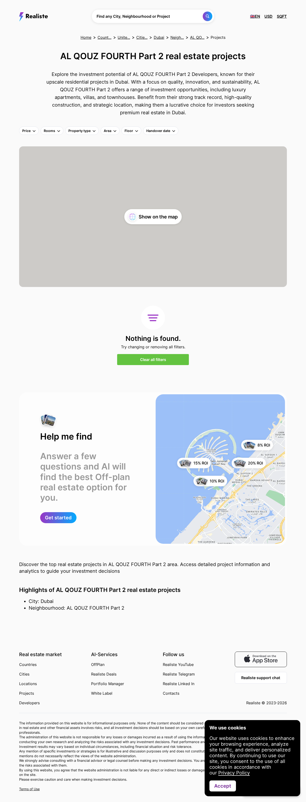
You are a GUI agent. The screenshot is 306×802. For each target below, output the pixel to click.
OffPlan (97, 664)
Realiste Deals (103, 674)
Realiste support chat (260, 677)
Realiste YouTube (178, 664)
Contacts (171, 693)
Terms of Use (29, 789)
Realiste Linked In (178, 683)
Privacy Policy (234, 773)
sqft (282, 16)
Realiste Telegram (179, 674)
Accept (222, 786)
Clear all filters (153, 359)
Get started (58, 518)
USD (268, 16)
